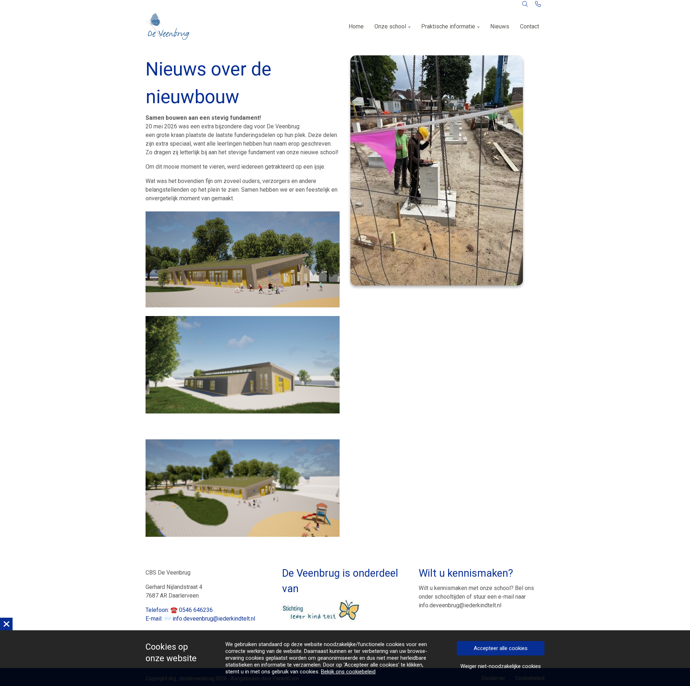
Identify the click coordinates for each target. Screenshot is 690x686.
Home (356, 26)
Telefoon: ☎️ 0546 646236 (179, 610)
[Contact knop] (538, 4)
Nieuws (499, 26)
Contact (529, 26)
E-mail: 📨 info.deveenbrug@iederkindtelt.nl (200, 618)
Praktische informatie (448, 26)
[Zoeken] (525, 4)
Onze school (390, 26)
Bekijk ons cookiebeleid (348, 671)
